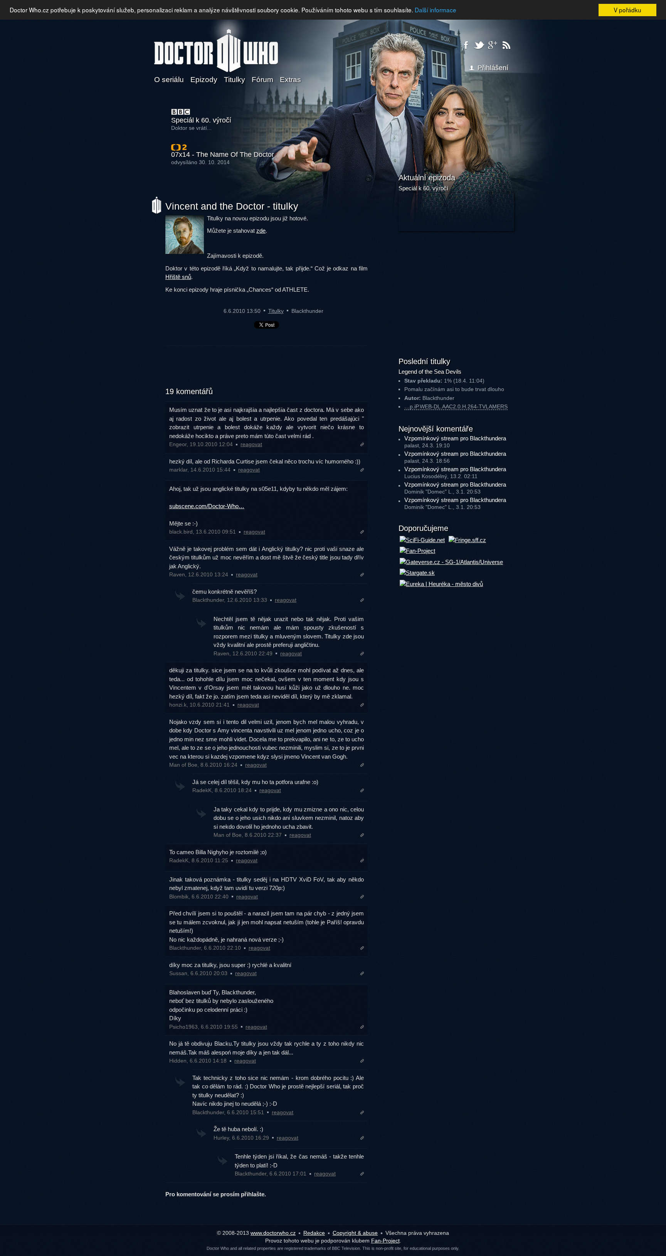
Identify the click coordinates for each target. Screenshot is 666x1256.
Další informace (435, 9)
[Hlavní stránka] (216, 45)
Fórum (262, 80)
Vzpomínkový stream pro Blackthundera (455, 438)
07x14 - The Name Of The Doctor (222, 154)
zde (261, 230)
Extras (290, 80)
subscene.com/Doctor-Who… (206, 506)
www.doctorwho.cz (273, 1233)
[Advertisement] (267, 371)
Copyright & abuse (355, 1233)
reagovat (251, 444)
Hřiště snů (178, 277)
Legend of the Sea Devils (430, 371)
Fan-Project (385, 1241)
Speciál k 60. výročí (201, 120)
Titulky (234, 80)
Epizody (203, 80)
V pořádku (627, 9)
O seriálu (169, 80)
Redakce (314, 1233)
